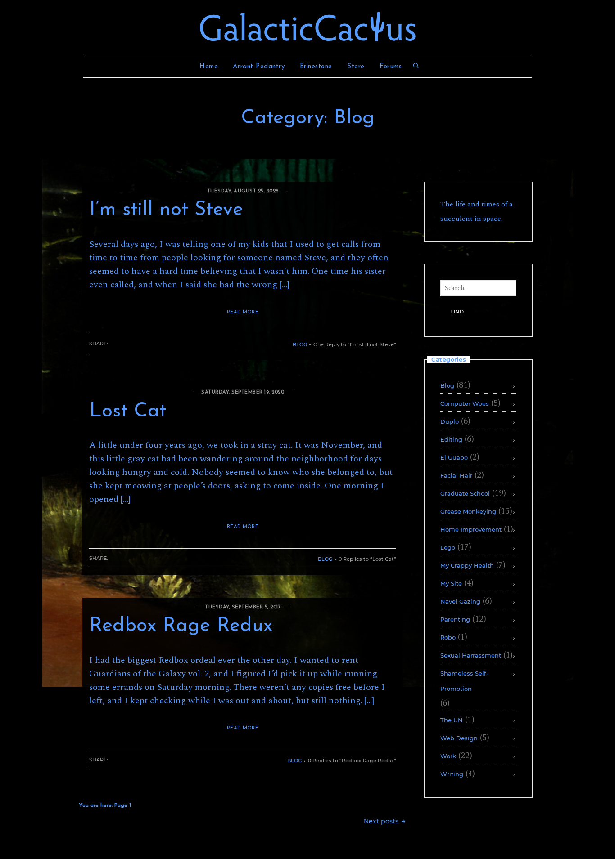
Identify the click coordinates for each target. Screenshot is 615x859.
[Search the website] (416, 66)
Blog (300, 344)
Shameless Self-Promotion (464, 681)
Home (208, 66)
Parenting (455, 619)
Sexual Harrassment (470, 655)
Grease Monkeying (468, 511)
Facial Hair (456, 475)
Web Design (459, 738)
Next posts (382, 821)
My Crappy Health (467, 565)
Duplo (449, 421)
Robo (448, 637)
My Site (451, 583)
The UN (451, 720)
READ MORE (242, 312)
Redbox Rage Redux (180, 626)
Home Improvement (471, 529)
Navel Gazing (460, 601)
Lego (447, 547)
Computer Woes (464, 403)
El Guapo (454, 457)
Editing (451, 439)
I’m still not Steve (166, 210)
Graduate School (465, 493)
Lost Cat (127, 411)
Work (448, 756)
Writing (451, 774)
